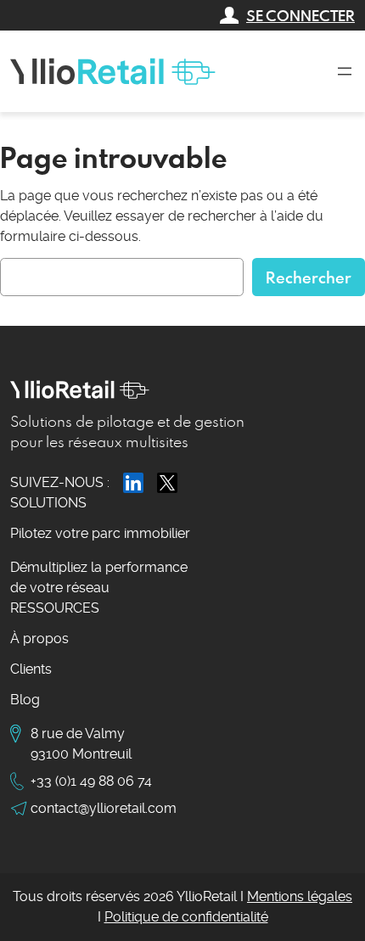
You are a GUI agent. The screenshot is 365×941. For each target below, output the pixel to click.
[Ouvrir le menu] (344, 71)
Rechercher (308, 277)
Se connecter (300, 15)
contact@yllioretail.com (104, 808)
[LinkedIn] (133, 483)
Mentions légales (299, 896)
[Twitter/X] (167, 483)
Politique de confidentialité (186, 917)
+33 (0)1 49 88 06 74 (91, 781)
